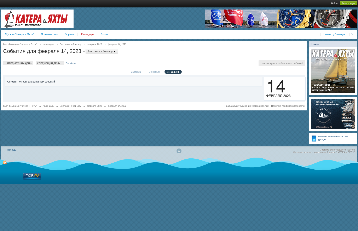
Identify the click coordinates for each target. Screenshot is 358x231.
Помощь (11, 149)
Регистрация (348, 3)
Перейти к (71, 63)
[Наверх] (179, 150)
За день (174, 72)
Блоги (104, 34)
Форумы (69, 34)
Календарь (87, 34)
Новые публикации (334, 34)
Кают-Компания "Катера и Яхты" (20, 106)
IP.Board (350, 149)
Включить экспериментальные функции (333, 138)
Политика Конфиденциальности (288, 106)
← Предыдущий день (17, 63)
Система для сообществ (333, 149)
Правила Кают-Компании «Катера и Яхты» (247, 106)
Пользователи (49, 34)
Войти (334, 3)
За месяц (135, 72)
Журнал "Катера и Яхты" (19, 34)
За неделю (154, 72)
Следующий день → (50, 63)
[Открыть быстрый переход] (352, 34)
